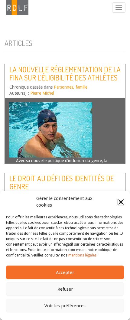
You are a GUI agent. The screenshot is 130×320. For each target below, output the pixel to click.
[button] (121, 202)
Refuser (65, 289)
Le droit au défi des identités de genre (61, 182)
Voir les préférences (65, 306)
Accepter (65, 272)
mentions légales (82, 255)
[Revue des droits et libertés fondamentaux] (14, 7)
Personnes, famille (70, 87)
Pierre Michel (42, 93)
